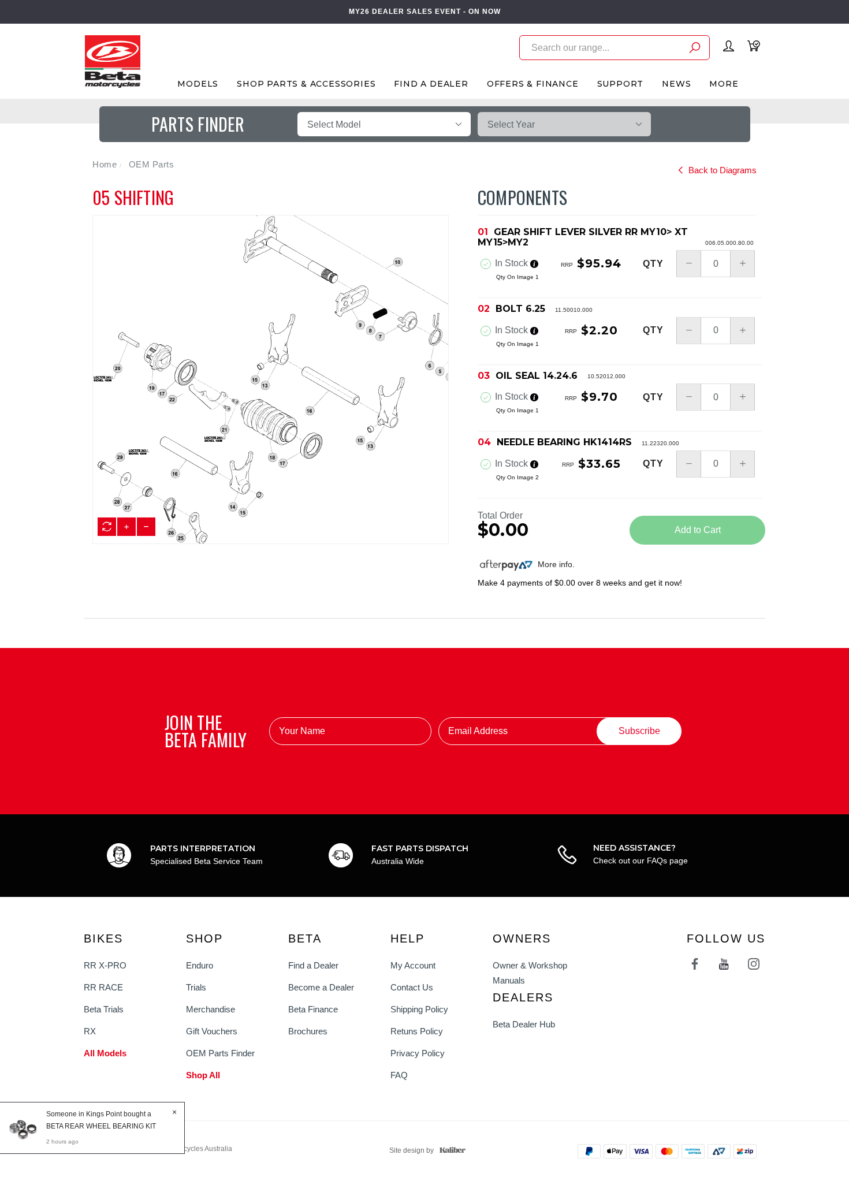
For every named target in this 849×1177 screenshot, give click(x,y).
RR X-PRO (105, 965)
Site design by (411, 1150)
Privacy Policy (417, 1053)
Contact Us (411, 987)
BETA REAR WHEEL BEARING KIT (101, 1126)
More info (553, 564)
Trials (196, 987)
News (676, 84)
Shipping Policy (419, 1009)
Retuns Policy (416, 1031)
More (723, 84)
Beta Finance (313, 1009)
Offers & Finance (533, 84)
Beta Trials (104, 1009)
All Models (105, 1053)
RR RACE (103, 987)
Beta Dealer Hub (524, 1024)
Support (620, 84)
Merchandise (210, 1009)
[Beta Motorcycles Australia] (112, 60)
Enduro (199, 965)
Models (197, 84)
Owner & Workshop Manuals (530, 972)
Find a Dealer (313, 965)
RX (90, 1031)
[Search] (695, 49)
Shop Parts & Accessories (306, 84)
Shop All (203, 1075)
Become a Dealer (321, 987)
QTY (653, 264)
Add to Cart (698, 530)
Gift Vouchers (211, 1031)
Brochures (307, 1031)
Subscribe (639, 731)
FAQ (399, 1075)
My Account (412, 965)
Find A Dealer (431, 84)
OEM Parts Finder (220, 1053)
